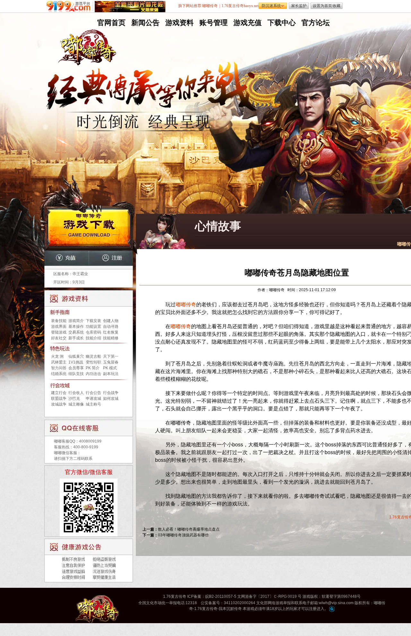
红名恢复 (110, 332)
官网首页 (111, 23)
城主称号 (93, 404)
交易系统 (76, 332)
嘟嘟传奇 (186, 304)
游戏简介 (76, 320)
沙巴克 (74, 398)
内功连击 (93, 374)
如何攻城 (110, 398)
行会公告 (93, 392)
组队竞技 (76, 374)
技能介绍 (93, 338)
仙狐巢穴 (76, 356)
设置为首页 (322, 6)
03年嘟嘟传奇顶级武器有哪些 (183, 535)
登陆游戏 (58, 332)
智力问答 (58, 368)
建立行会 (58, 392)
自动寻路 (110, 326)
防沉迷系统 (271, 6)
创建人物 (110, 320)
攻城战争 (58, 404)
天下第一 (110, 356)
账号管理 (213, 23)
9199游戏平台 (70, 6)
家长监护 (299, 6)
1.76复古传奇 (174, 596)
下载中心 (281, 23)
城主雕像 (76, 404)
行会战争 (110, 392)
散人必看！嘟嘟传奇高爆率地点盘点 (189, 529)
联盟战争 (58, 398)
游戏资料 (179, 23)
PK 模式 (110, 368)
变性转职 (93, 362)
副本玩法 (110, 374)
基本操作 (76, 326)
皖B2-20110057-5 (220, 596)
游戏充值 (247, 23)
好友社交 (58, 338)
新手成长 (76, 338)
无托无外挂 (144, 137)
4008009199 (90, 441)
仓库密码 (93, 332)
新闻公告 (145, 23)
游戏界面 (58, 326)
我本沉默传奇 (230, 608)
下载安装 (93, 320)
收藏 (336, 6)
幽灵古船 (93, 356)
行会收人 (76, 392)
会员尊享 (76, 368)
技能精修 (110, 338)
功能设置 (93, 326)
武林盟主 (58, 362)
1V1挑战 (75, 362)
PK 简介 (93, 368)
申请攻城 (93, 398)
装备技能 (58, 320)
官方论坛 (315, 23)
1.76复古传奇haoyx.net (240, 6)
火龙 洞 (57, 356)
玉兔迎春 (110, 362)
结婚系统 (58, 374)
